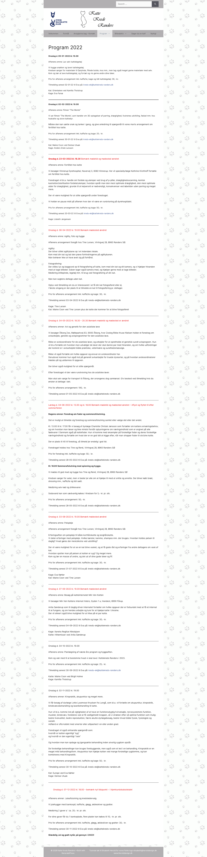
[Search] (155, 4)
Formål (66, 33)
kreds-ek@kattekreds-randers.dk (98, 85)
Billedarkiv (119, 33)
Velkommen (53, 33)
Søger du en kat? (138, 33)
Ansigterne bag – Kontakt (84, 33)
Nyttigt (153, 33)
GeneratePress (68, 853)
